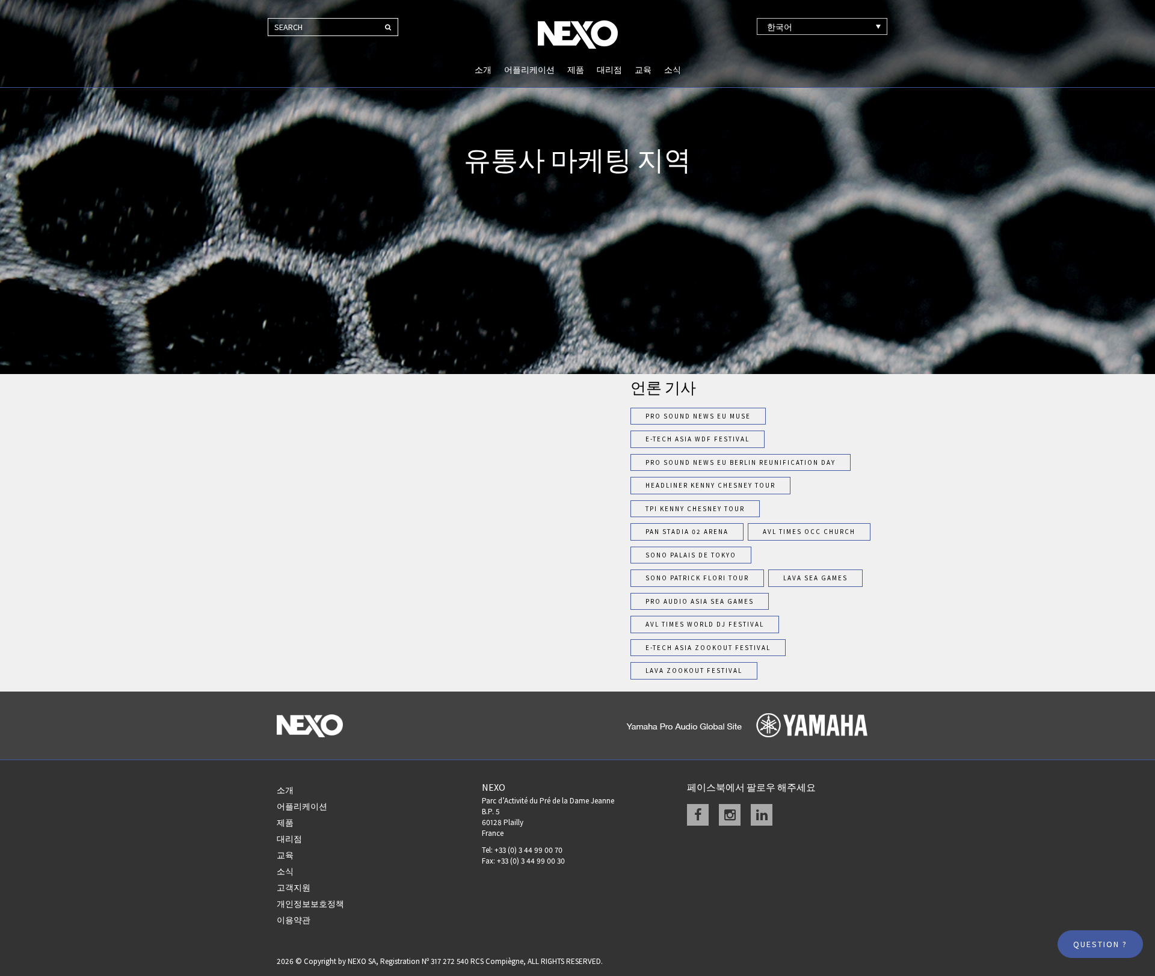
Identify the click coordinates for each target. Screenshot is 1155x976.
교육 (643, 69)
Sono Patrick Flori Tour (697, 578)
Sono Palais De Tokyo (690, 555)
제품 (575, 69)
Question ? (1100, 944)
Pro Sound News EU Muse (698, 416)
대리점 (609, 69)
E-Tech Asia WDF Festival (697, 439)
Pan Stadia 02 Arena (686, 531)
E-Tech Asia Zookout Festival (708, 647)
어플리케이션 (529, 69)
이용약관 (293, 920)
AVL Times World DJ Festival (704, 624)
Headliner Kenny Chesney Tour (710, 485)
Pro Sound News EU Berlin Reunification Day (740, 462)
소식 (672, 69)
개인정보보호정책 (310, 903)
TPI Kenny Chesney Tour (695, 509)
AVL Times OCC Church (809, 531)
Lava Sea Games (815, 578)
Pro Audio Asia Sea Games (699, 601)
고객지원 (293, 887)
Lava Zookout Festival (693, 670)
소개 (483, 69)
